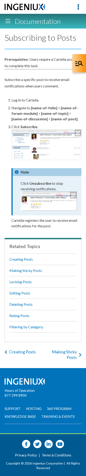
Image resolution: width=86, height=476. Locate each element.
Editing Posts (19, 293)
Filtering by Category (26, 327)
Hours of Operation (20, 390)
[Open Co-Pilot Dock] (79, 63)
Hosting (34, 409)
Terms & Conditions (56, 455)
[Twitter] (37, 444)
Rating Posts (19, 315)
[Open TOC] (7, 21)
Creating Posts (21, 259)
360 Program (59, 409)
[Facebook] (26, 444)
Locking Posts (20, 282)
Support (13, 409)
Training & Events (58, 416)
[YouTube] (60, 444)
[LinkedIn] (48, 444)
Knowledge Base (20, 416)
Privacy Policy (26, 455)
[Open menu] (78, 6)
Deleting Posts (21, 304)
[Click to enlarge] (46, 145)
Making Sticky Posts (25, 270)
